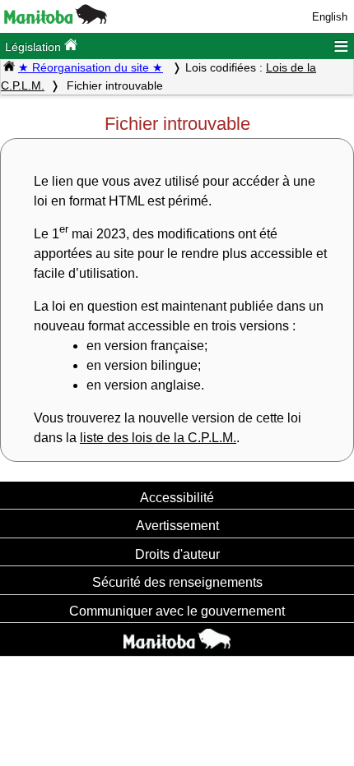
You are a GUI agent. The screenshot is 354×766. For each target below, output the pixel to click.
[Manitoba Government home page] (177, 641)
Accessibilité (177, 497)
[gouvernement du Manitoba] (55, 20)
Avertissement (177, 525)
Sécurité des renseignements (177, 581)
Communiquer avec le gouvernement (177, 610)
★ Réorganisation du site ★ (90, 67)
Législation (34, 46)
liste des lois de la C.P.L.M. (158, 438)
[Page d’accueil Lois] (9, 67)
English (329, 17)
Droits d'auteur (177, 554)
